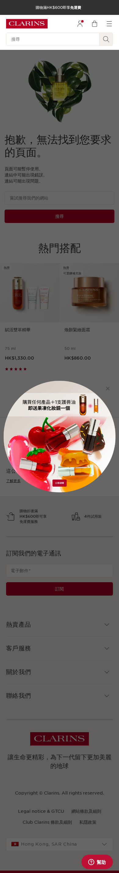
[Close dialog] (108, 388)
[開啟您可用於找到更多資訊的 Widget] (97, 862)
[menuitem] (80, 23)
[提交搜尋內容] (106, 39)
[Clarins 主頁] (27, 24)
